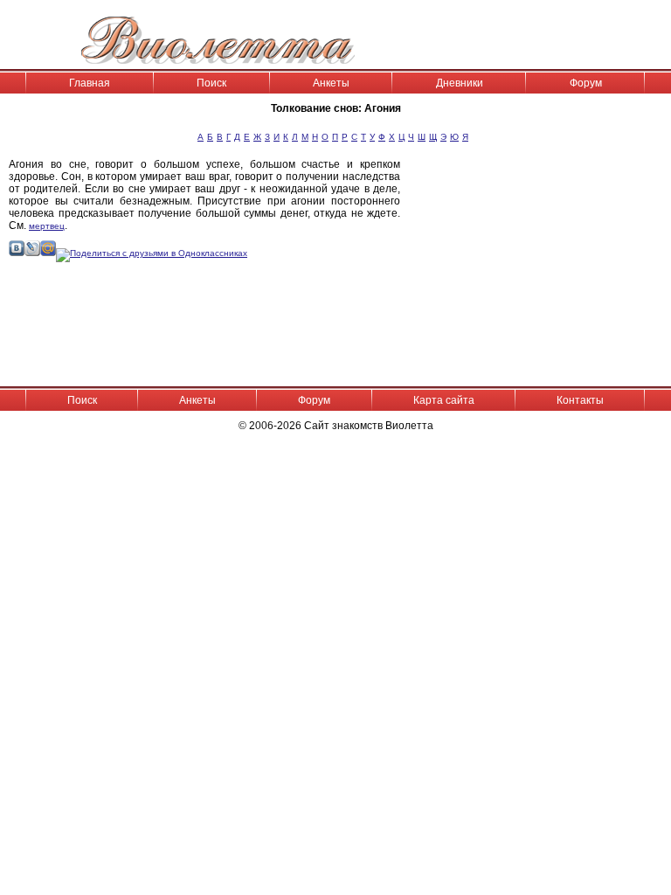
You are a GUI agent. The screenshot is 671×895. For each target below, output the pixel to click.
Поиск (211, 83)
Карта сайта (443, 400)
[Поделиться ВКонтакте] (16, 253)
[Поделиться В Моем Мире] (48, 253)
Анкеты (331, 83)
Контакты (580, 400)
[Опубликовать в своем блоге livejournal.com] (32, 253)
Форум (586, 83)
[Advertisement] (540, 272)
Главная (89, 83)
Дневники (459, 83)
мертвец (47, 226)
